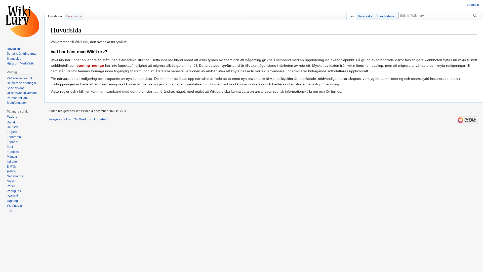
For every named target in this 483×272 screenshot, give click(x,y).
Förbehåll (100, 119)
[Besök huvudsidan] (22, 20)
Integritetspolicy (60, 119)
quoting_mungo (90, 65)
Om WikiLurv (82, 119)
